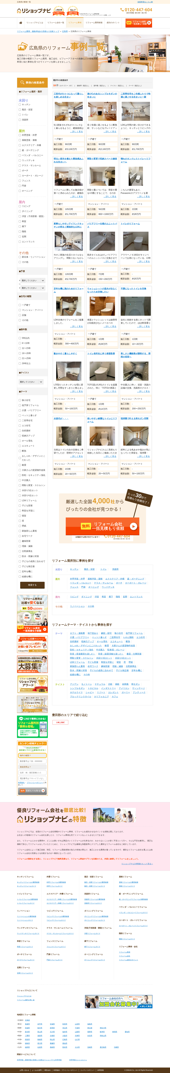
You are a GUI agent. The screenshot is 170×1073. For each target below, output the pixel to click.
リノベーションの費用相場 (26, 916)
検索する (32, 585)
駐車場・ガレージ (115, 650)
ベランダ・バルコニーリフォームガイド (133, 912)
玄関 (125, 597)
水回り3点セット (104, 658)
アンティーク (139, 692)
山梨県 (77, 1032)
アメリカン (124, 688)
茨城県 (27, 1028)
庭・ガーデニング (135, 579)
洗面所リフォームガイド (93, 903)
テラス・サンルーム (103, 583)
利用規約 (21, 783)
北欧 (110, 684)
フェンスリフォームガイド (56, 947)
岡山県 (52, 1039)
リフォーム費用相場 (94, 22)
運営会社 (47, 1070)
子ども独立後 (122, 670)
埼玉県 (64, 1028)
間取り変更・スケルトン (81, 658)
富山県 (39, 1032)
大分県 (77, 1047)
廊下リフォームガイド (92, 947)
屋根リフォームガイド (127, 886)
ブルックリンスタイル (80, 696)
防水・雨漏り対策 (78, 670)
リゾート (101, 692)
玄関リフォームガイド (25, 973)
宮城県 (52, 1024)
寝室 (119, 662)
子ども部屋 (93, 662)
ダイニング (86, 597)
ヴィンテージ (138, 688)
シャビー (90, 692)
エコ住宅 (140, 637)
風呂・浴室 (89, 569)
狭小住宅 (118, 633)
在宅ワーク (93, 666)
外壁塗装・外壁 (77, 579)
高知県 (64, 1043)
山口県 (77, 1039)
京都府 (52, 1036)
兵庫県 (77, 1036)
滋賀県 (39, 1036)
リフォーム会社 (124, 956)
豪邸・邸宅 (106, 633)
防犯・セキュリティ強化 (81, 650)
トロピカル (93, 688)
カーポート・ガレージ (135, 583)
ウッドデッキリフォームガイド (28, 933)
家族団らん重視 (77, 666)
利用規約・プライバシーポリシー (65, 1070)
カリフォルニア (101, 696)
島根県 (39, 1039)
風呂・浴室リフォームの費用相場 (96, 882)
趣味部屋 (105, 666)
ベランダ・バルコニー (80, 583)
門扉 (83, 587)
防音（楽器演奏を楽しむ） (111, 654)
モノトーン (86, 684)
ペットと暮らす (99, 637)
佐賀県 (39, 1047)
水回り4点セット (123, 658)
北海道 (27, 1020)
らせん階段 (128, 637)
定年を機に (136, 670)
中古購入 (100, 650)
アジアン (74, 684)
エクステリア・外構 (114, 579)
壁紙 (131, 662)
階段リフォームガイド (127, 939)
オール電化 (102, 641)
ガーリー (126, 692)
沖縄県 (116, 1047)
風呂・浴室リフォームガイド (94, 886)
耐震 (107, 645)
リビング (74, 597)
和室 (104, 597)
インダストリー (108, 688)
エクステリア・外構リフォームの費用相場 (62, 899)
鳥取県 (27, 1039)
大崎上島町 (60, 722)
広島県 (65, 31)
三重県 (27, 1036)
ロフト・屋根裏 (77, 633)
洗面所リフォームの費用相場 (94, 899)
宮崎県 (89, 1047)
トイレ (103, 569)
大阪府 (64, 1036)
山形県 (77, 1024)
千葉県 (77, 1028)
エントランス (136, 597)
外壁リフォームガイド (55, 886)
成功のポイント (113, 22)
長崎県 (52, 1047)
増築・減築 (117, 666)
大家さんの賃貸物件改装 (123, 645)
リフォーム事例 (74, 22)
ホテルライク (76, 692)
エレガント (113, 692)
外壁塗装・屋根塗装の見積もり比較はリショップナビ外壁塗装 (39, 1060)
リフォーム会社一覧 (55, 22)
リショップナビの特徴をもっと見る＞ (137, 864)
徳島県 (27, 1043)
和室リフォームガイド (25, 947)
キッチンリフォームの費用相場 (28, 882)
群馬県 (52, 1028)
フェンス (74, 587)
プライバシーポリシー (35, 783)
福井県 (64, 1032)
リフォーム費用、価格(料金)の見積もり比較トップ (38, 31)
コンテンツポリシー (87, 1070)
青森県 (27, 1024)
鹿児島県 (103, 1047)
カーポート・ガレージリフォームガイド (133, 926)
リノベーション (77, 606)
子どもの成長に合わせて (101, 670)
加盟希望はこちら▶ (145, 2)
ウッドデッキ (108, 587)
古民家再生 (131, 666)
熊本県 (64, 1047)
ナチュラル (100, 684)
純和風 (125, 684)
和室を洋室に (107, 662)
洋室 (97, 597)
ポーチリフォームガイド (26, 960)
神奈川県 (103, 1028)
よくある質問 (37, 1070)
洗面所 (115, 569)
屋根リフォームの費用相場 (128, 882)
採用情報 (100, 1070)
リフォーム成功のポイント (128, 960)
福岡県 (27, 1047)
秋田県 (64, 1024)
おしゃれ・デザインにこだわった (86, 645)
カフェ (115, 696)
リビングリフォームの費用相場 (58, 916)
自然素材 (74, 641)
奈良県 (89, 1036)
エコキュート (116, 641)
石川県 (52, 1032)
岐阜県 (102, 1032)
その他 (91, 606)
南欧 (117, 684)
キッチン (74, 569)
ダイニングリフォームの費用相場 (96, 916)
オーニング (93, 587)
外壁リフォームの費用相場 (56, 882)
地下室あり (93, 633)
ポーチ (119, 583)
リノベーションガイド (25, 920)
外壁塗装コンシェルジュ (78, 1060)
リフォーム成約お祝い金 (26, 1000)
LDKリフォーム (77, 662)
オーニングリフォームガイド (94, 960)
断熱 (128, 641)
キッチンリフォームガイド (26, 886)
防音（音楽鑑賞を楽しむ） (82, 654)
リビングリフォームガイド (56, 920)
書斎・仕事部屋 (134, 654)
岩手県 (39, 1024)
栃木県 (39, 1028)
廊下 (111, 597)
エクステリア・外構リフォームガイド (60, 903)
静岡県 (114, 1032)
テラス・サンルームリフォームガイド (60, 933)
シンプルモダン (77, 688)
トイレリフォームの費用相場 (27, 899)
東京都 (89, 1028)
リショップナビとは (34, 22)
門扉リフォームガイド (55, 960)
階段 (118, 597)
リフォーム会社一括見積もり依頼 (137, 22)
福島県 (89, 1024)
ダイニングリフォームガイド (94, 920)
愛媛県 (52, 1043)
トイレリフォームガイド (26, 903)
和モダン (135, 684)
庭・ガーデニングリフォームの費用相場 (133, 899)
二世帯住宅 (115, 637)
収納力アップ (87, 641)
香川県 (39, 1043)
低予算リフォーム (134, 633)
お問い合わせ (24, 1070)
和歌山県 (103, 1036)
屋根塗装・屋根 (95, 579)
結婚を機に (75, 674)
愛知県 (127, 1032)
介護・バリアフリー (79, 637)
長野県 (89, 1032)
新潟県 (27, 1032)
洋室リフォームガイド (92, 933)
